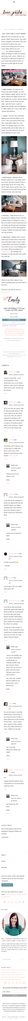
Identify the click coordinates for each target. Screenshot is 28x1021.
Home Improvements (14, 353)
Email (3, 861)
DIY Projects (13, 351)
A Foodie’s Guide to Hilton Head (9, 972)
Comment (5, 837)
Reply (5, 393)
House (16, 356)
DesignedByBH (13, 553)
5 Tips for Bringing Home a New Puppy (11, 979)
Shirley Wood (13, 402)
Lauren (11, 439)
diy (17, 355)
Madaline (12, 494)
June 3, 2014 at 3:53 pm (16, 497)
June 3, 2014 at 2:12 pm (16, 374)
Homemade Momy (15, 601)
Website (4, 867)
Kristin (11, 577)
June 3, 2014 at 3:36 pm (16, 442)
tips (20, 356)
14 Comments (20, 29)
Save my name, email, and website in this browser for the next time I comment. (12, 878)
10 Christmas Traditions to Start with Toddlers (13, 977)
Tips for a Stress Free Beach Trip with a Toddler (13, 970)
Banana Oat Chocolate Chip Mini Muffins (11, 974)
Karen (10, 703)
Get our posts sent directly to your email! (15, 987)
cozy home (13, 355)
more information (12, 325)
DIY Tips (20, 355)
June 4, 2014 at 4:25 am (16, 603)
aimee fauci (12, 372)
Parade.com (5, 292)
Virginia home (6, 251)
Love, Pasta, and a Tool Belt (14, 15)
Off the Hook (13, 455)
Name (3, 855)
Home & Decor (21, 351)
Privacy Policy (14, 1018)
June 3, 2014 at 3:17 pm (16, 405)
